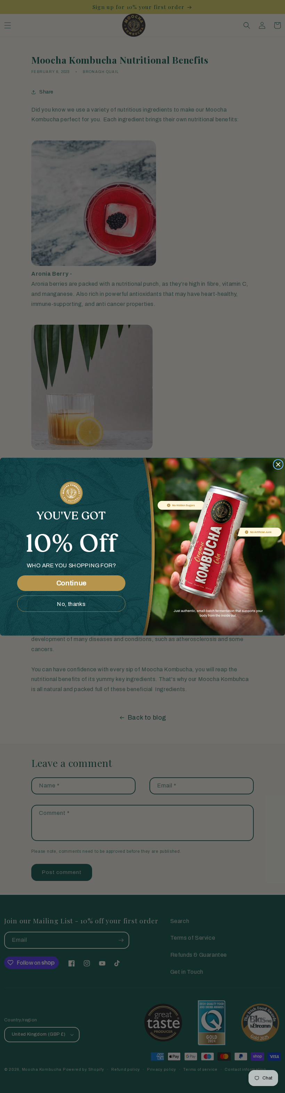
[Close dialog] (278, 464)
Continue (71, 583)
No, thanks (71, 603)
